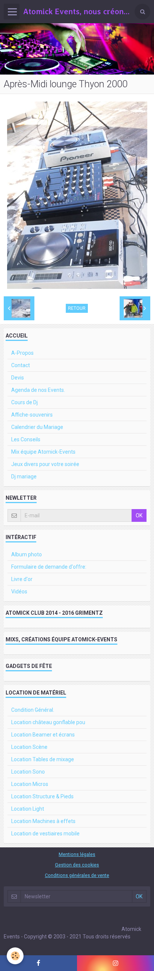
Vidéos (19, 592)
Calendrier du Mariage (37, 427)
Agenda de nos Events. (38, 390)
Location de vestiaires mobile (45, 834)
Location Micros (29, 784)
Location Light (27, 809)
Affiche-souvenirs (32, 415)
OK (139, 515)
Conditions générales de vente (77, 875)
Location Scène (29, 747)
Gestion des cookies (77, 865)
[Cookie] (15, 955)
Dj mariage (24, 477)
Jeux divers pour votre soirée (45, 464)
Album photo (26, 554)
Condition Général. (32, 710)
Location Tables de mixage (42, 759)
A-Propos (22, 353)
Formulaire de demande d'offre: (48, 567)
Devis (17, 378)
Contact (20, 365)
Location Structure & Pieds (42, 796)
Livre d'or (22, 579)
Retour (77, 308)
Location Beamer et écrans (43, 735)
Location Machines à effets (43, 821)
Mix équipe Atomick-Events (43, 452)
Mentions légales (77, 854)
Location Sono (28, 772)
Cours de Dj (24, 402)
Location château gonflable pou (48, 722)
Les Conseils (25, 439)
